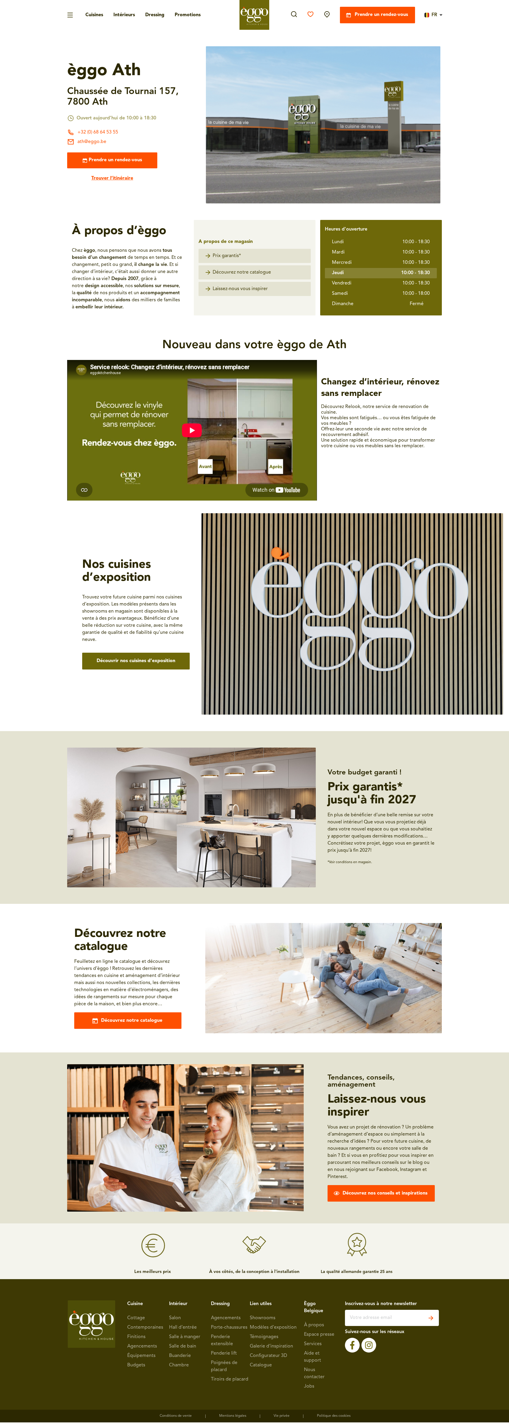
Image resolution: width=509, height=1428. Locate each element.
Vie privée (282, 1416)
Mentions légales (232, 1416)
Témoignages (264, 1337)
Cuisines (94, 15)
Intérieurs (124, 15)
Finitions (136, 1337)
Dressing (154, 15)
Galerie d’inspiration (271, 1346)
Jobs (309, 1386)
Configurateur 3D (268, 1355)
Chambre (179, 1365)
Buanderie (180, 1355)
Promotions (188, 15)
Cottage (136, 1318)
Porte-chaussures (229, 1327)
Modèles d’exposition (273, 1327)
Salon (175, 1318)
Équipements (141, 1355)
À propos (314, 1325)
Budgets (136, 1365)
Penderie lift (224, 1353)
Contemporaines (145, 1327)
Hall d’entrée (183, 1327)
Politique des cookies (334, 1416)
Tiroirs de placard (229, 1379)
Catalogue (261, 1365)
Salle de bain (182, 1346)
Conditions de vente (176, 1416)
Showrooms (262, 1318)
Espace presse (319, 1334)
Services (313, 1344)
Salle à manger (184, 1337)
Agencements (142, 1346)
